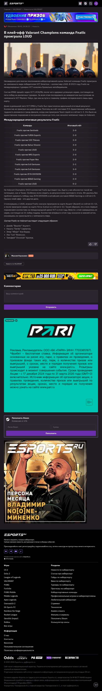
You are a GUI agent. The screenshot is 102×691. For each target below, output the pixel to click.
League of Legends (12, 577)
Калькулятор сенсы (60, 622)
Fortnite (7, 588)
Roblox (7, 622)
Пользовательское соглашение (18, 647)
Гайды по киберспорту (61, 577)
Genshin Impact (11, 618)
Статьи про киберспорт (62, 574)
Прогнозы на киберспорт (62, 588)
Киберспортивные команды (64, 592)
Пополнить (51, 433)
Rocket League (10, 615)
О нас (6, 635)
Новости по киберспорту (62, 570)
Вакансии (8, 643)
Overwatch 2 (9, 603)
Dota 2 (7, 574)
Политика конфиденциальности (19, 650)
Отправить (51, 307)
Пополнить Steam (59, 618)
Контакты (8, 639)
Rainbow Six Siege (12, 611)
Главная (7, 9)
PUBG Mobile (10, 592)
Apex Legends (10, 600)
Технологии (56, 607)
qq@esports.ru (29, 662)
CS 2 (6, 570)
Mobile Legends (11, 596)
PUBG (6, 585)
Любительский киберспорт (63, 600)
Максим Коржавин (19, 256)
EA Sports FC (10, 607)
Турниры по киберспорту (62, 585)
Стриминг (55, 603)
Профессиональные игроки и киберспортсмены (73, 596)
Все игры (8, 626)
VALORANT (17, 9)
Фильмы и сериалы (60, 615)
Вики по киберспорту (61, 581)
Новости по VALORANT (33, 9)
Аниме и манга (58, 611)
